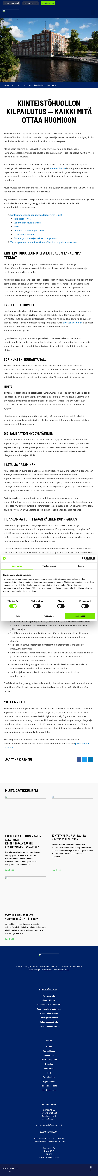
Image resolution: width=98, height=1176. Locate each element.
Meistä (49, 1046)
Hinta (16, 226)
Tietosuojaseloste (49, 1085)
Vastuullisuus (49, 1051)
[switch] (37, 606)
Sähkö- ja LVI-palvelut (49, 1017)
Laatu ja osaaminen (24, 234)
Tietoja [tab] (81, 566)
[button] (93, 12)
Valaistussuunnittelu (49, 1022)
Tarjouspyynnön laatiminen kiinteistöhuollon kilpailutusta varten (43, 242)
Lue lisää (9, 870)
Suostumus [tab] (17, 566)
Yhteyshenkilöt (49, 1077)
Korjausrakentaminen (49, 1013)
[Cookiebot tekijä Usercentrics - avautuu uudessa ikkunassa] (84, 558)
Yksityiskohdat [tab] (49, 566)
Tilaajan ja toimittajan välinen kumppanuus (36, 238)
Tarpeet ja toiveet (22, 218)
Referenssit (49, 1068)
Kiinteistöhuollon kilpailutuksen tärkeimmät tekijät (36, 214)
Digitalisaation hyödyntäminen (29, 230)
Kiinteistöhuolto (58, 168)
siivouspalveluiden (72, 322)
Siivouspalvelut (49, 996)
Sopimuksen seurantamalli (27, 222)
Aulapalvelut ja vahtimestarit (49, 1004)
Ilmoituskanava (49, 1090)
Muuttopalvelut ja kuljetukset (49, 1009)
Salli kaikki (80, 616)
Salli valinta (49, 616)
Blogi (49, 1072)
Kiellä (17, 616)
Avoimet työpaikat (49, 1059)
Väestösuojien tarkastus (49, 1026)
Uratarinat (49, 1064)
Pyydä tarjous (49, 1081)
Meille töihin (49, 1055)
